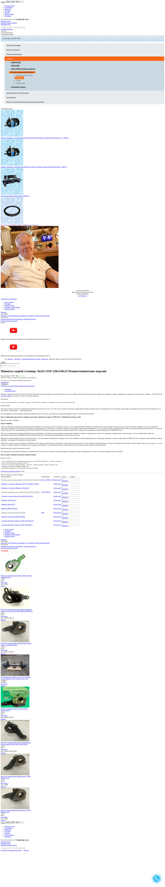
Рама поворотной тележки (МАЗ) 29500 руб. (15, 167)
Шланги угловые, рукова (25, 75)
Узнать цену (5, 353)
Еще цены (4, 553)
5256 (42, 483)
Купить (3, 557)
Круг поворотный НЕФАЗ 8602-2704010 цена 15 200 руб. (19, 196)
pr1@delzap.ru (82, 267)
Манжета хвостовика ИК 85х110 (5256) (13, 483)
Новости (3, 283)
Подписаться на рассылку (9, 292)
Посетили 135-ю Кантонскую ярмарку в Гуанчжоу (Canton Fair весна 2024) (25, 286)
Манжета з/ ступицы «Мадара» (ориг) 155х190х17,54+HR (20, 455)
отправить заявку (6, 367)
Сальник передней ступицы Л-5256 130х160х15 (16, 496)
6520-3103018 (45, 463)
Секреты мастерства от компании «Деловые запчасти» (18, 290)
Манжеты (20, 78)
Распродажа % (11, 97)
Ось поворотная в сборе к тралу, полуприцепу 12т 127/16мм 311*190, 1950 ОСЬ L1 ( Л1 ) (16, 649)
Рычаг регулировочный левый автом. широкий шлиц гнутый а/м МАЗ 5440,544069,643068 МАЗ (17, 581)
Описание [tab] (8, 360)
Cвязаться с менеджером (9, 270)
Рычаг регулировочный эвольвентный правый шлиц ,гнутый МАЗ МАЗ (16, 615)
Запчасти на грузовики (13, 45)
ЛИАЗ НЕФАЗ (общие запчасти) (23, 69)
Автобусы (9, 58)
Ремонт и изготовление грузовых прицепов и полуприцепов (25, 102)
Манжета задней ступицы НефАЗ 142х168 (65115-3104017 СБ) (21, 451)
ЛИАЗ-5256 (15, 66)
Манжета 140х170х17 (8, 475)
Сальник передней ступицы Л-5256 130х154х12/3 (17, 492)
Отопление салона (18, 87)
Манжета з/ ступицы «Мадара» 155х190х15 (15, 459)
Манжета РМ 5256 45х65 (9, 479)
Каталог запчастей (11, 38)
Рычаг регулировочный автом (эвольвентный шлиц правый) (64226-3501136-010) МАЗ (16, 714)
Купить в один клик (7, 357)
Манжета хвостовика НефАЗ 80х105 (13, 487)
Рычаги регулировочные (14, 54)
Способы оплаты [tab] (10, 362)
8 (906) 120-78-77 (7, 27)
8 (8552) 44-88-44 (19, 27)
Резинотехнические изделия (22, 72)
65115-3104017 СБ (47, 451)
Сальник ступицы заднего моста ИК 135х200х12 (17, 467)
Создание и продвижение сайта (11, 821)
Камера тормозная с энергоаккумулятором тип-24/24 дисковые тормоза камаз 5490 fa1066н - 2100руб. (34, 138)
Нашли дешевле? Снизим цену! (24, 357)
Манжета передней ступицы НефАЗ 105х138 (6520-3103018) (20, 463)
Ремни (19, 80)
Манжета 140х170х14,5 (8, 471)
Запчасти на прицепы (13, 50)
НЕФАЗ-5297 (16, 62)
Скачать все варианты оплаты (10, 442)
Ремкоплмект (21, 83)
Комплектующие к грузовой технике (17, 93)
